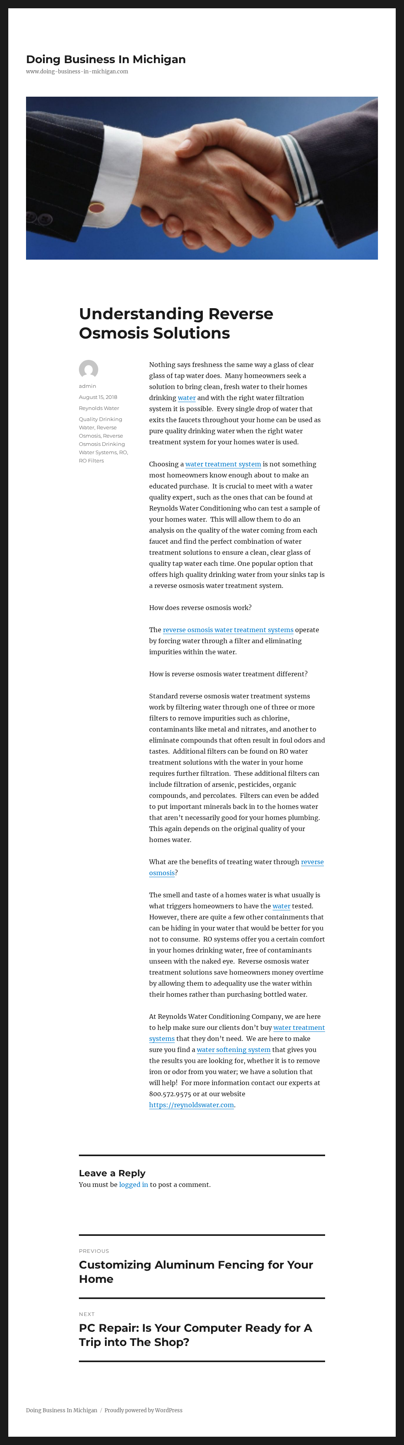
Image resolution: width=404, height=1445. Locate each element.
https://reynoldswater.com (191, 1105)
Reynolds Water (99, 408)
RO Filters (91, 460)
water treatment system (223, 464)
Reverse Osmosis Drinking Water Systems (102, 443)
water (187, 398)
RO (123, 452)
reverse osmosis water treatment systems (228, 630)
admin (87, 386)
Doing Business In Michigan (106, 59)
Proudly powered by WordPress (144, 1410)
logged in (133, 1185)
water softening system (234, 1050)
